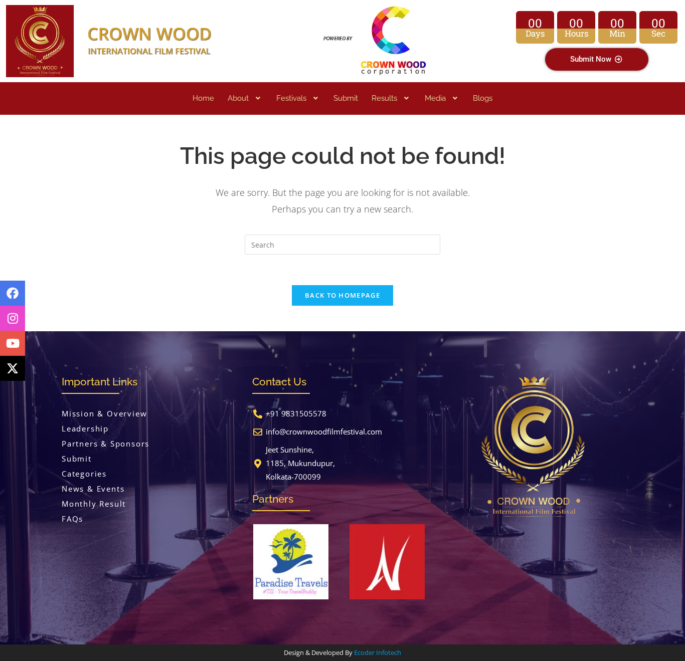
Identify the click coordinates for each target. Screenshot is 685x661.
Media (435, 98)
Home (203, 98)
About (238, 98)
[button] (245, 98)
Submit (345, 98)
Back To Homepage (342, 295)
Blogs (482, 98)
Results (384, 98)
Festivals (291, 98)
